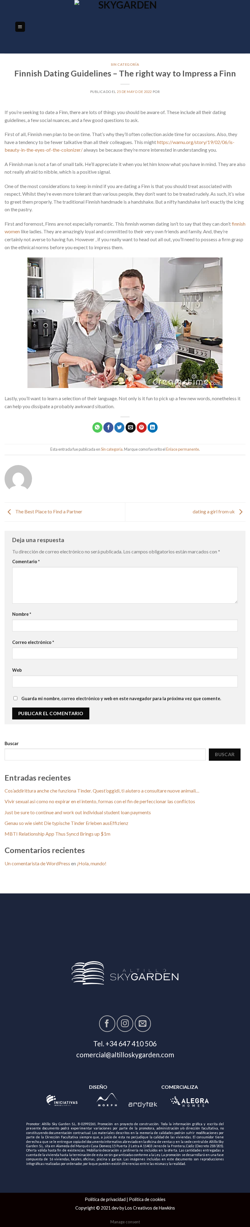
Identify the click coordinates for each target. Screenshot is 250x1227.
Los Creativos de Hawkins (150, 1207)
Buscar (12, 743)
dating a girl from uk (214, 511)
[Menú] (20, 27)
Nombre (21, 614)
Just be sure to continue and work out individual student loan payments (78, 812)
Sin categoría (125, 64)
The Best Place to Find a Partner (48, 511)
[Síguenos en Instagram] (125, 1023)
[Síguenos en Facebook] (107, 1023)
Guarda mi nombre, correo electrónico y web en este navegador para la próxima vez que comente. (121, 698)
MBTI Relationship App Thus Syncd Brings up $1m (57, 834)
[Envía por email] (131, 427)
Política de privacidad (105, 1199)
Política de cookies (147, 1199)
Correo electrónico (33, 642)
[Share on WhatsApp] (97, 427)
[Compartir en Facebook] (108, 427)
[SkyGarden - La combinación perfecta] (125, 27)
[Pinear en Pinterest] (142, 427)
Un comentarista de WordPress (37, 863)
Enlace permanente (182, 449)
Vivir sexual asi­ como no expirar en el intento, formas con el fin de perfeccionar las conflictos (100, 801)
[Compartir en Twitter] (119, 427)
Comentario (26, 561)
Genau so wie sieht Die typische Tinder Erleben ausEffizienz (66, 823)
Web (17, 670)
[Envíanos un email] (143, 1023)
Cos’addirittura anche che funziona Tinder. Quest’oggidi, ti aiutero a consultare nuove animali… (102, 790)
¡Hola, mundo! (91, 863)
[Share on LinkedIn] (153, 427)
